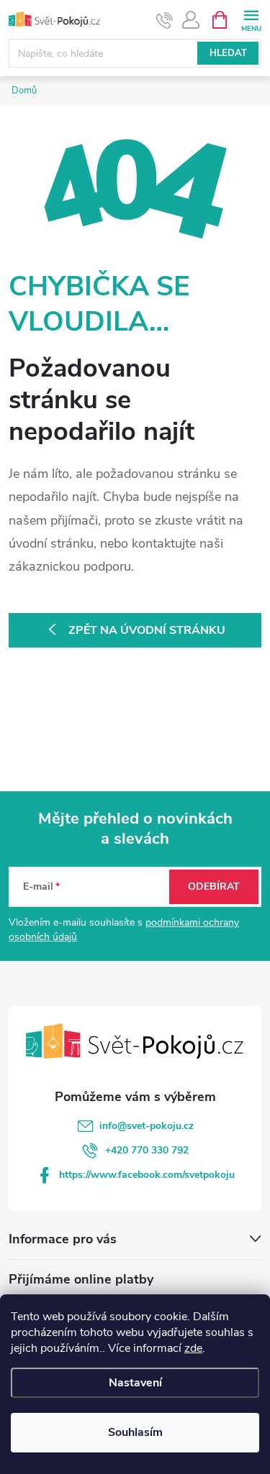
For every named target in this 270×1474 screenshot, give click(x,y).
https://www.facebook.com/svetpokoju (147, 1174)
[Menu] (251, 19)
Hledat (228, 53)
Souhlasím (135, 1432)
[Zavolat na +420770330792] (165, 20)
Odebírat (214, 886)
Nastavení (135, 1383)
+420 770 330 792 (147, 1150)
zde (193, 1348)
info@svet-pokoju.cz (146, 1126)
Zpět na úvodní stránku (146, 630)
